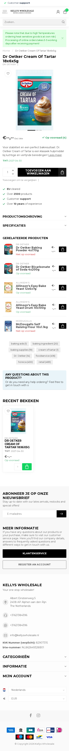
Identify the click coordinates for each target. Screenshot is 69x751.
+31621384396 (18, 615)
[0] (65, 11)
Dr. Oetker (22, 356)
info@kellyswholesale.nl (24, 635)
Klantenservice (35, 553)
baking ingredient (45, 343)
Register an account (34, 564)
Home (6, 50)
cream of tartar (48, 350)
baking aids (19, 343)
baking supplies (21, 350)
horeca (25, 362)
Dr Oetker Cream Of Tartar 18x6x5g (35, 50)
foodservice (45, 356)
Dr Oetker (9, 64)
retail (45, 362)
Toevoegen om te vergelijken (20, 180)
